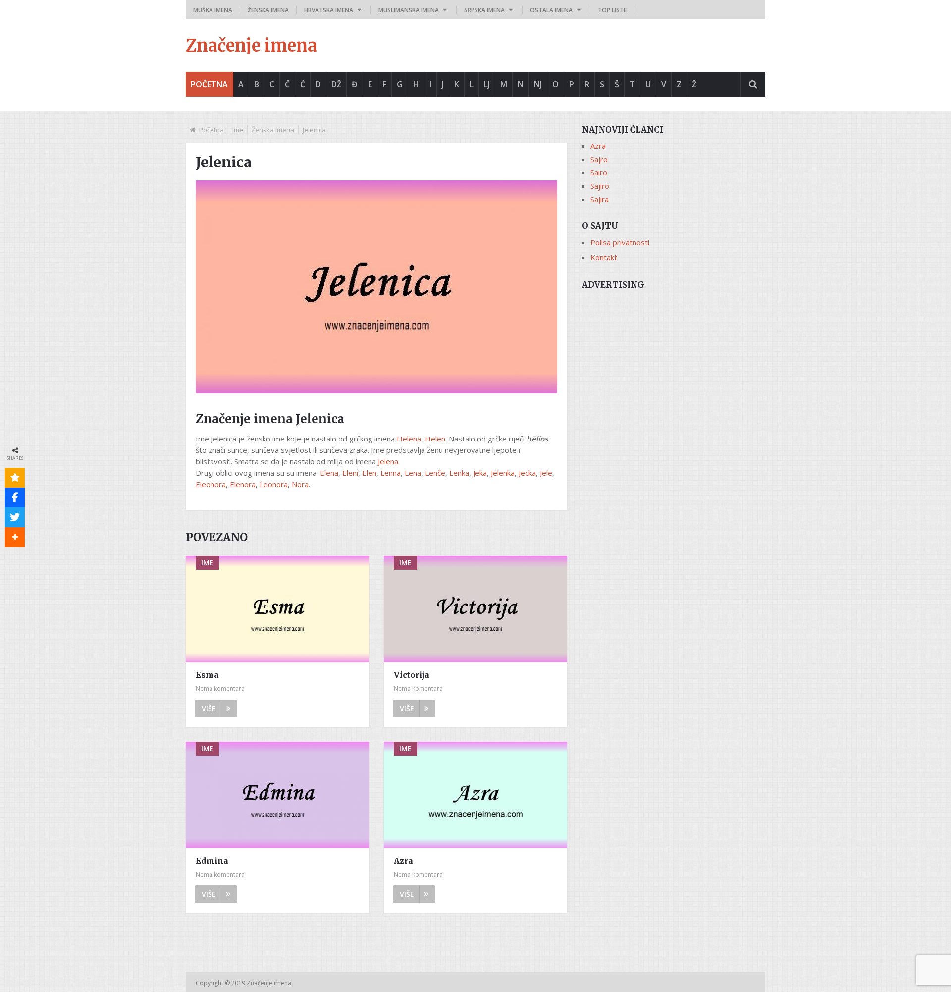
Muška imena (212, 10)
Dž (336, 84)
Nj (538, 84)
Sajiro (599, 186)
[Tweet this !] (15, 517)
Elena (329, 473)
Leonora (274, 484)
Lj (487, 84)
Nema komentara (220, 688)
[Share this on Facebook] (15, 497)
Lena (413, 473)
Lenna (390, 473)
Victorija (411, 675)
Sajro (599, 159)
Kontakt (603, 257)
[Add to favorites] (15, 478)
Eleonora (211, 484)
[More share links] (15, 537)
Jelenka (503, 473)
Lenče (435, 473)
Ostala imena (551, 10)
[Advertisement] (673, 365)
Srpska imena (484, 10)
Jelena (388, 461)
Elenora (243, 484)
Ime (237, 129)
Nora (300, 484)
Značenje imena (251, 45)
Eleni (350, 473)
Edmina (212, 861)
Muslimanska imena (408, 10)
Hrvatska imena (328, 10)
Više (209, 708)
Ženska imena (268, 10)
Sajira (599, 199)
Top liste (612, 10)
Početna (209, 84)
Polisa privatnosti (619, 242)
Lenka (459, 473)
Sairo (598, 172)
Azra (403, 861)
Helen (435, 438)
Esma (207, 675)
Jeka (480, 473)
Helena (409, 438)
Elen (369, 473)
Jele (546, 473)
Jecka (527, 473)
